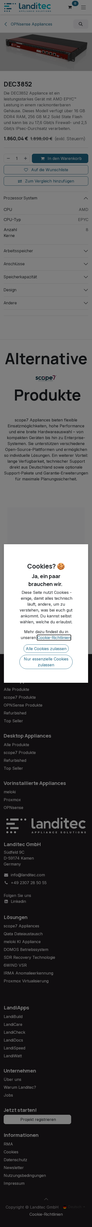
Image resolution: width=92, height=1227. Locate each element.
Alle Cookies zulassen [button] (46, 648)
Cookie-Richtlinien (54, 637)
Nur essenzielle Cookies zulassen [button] (46, 661)
